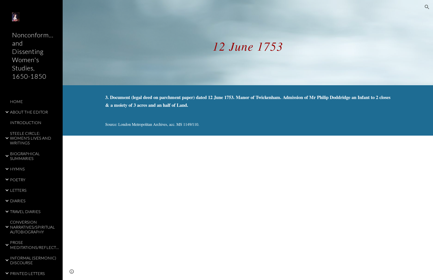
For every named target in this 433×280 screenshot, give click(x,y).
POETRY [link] (17, 179)
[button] (427, 7)
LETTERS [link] (18, 190)
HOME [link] (16, 101)
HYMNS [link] (17, 168)
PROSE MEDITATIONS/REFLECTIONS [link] (35, 244)
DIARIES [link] (18, 200)
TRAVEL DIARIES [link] (25, 211)
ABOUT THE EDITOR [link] (29, 112)
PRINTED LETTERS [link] (27, 273)
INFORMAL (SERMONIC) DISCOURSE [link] (33, 260)
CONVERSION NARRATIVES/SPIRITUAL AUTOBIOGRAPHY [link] (32, 227)
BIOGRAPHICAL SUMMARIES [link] (25, 156)
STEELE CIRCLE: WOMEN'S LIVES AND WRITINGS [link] (30, 138)
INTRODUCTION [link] (25, 122)
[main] (248, 42)
